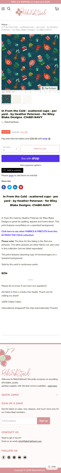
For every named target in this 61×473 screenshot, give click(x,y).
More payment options (30, 165)
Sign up (43, 420)
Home (4, 24)
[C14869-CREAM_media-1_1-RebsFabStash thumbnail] (16, 99)
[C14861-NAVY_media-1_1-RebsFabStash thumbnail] (6, 99)
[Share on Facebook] (3, 187)
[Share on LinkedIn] (15, 187)
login (11, 175)
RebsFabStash (12, 122)
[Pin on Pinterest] (21, 187)
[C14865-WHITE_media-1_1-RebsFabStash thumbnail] (27, 99)
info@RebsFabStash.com (30, 441)
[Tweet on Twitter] (9, 187)
